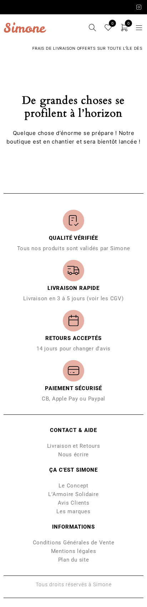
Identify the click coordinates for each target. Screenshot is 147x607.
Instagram (139, 7)
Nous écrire (73, 454)
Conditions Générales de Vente (74, 542)
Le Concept (73, 485)
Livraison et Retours (73, 446)
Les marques (73, 511)
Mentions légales (73, 551)
